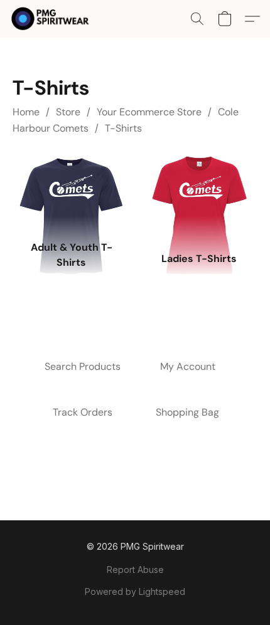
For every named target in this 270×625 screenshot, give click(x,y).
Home (26, 111)
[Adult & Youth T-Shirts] (71, 194)
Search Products (83, 366)
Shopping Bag (187, 412)
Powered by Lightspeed (135, 591)
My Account (187, 366)
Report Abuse (135, 569)
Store (68, 111)
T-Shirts (123, 128)
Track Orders (82, 412)
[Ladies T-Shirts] (198, 194)
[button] (52, 19)
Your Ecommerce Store (149, 111)
